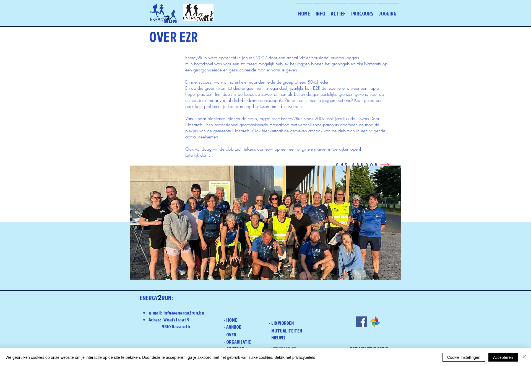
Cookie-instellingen (463, 357)
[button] (320, 11)
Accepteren (503, 357)
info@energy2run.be (183, 312)
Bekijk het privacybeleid (294, 357)
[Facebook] (361, 321)
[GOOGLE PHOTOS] (375, 321)
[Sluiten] (524, 357)
